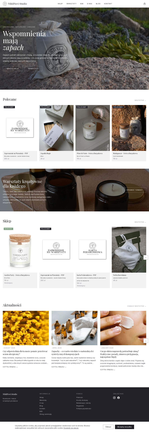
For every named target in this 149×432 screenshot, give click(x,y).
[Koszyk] (144, 3)
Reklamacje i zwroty (83, 403)
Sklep (60, 4)
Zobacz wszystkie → (136, 306)
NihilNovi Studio (17, 3)
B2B (81, 4)
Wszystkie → (140, 100)
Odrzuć (108, 427)
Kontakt (108, 4)
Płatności (79, 397)
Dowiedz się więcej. (71, 428)
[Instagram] (114, 398)
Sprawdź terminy (134, 190)
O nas (89, 4)
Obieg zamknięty (46, 414)
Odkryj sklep (13, 68)
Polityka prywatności (83, 408)
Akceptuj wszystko (124, 427)
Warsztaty (72, 4)
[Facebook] (118, 398)
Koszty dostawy (82, 400)
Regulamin (80, 406)
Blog (98, 4)
